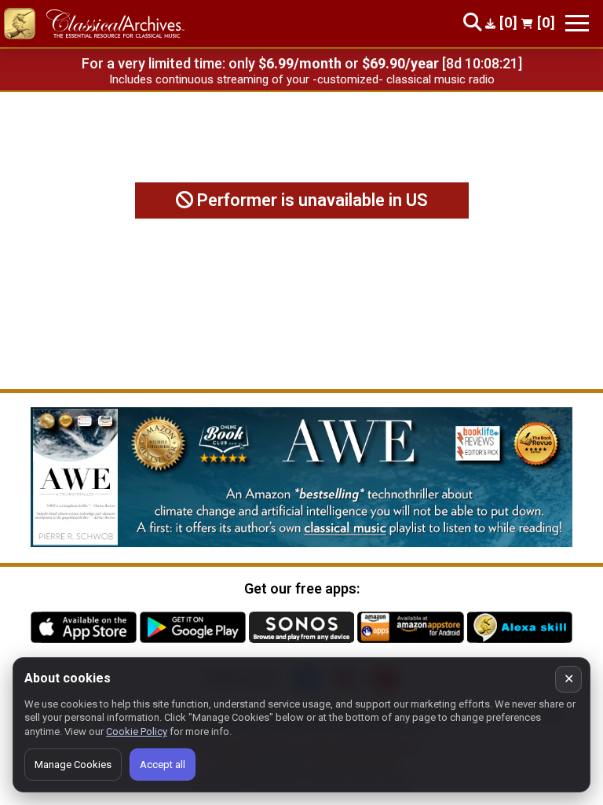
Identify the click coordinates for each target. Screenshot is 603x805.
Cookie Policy (136, 731)
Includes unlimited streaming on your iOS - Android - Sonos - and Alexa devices (301, 79)
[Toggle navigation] (577, 23)
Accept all (162, 764)
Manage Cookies (73, 764)
